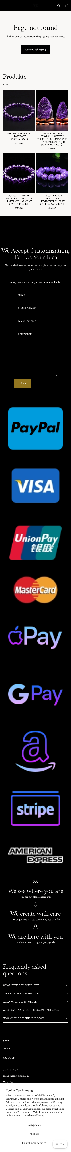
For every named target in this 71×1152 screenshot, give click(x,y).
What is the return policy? (21, 985)
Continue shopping (35, 49)
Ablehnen (35, 1134)
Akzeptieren (34, 1125)
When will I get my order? (20, 1001)
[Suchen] (59, 5)
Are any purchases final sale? (22, 993)
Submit (22, 383)
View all (7, 84)
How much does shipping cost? (23, 1018)
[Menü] (4, 5)
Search (6, 1048)
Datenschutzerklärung (32, 1115)
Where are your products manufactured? (31, 1010)
